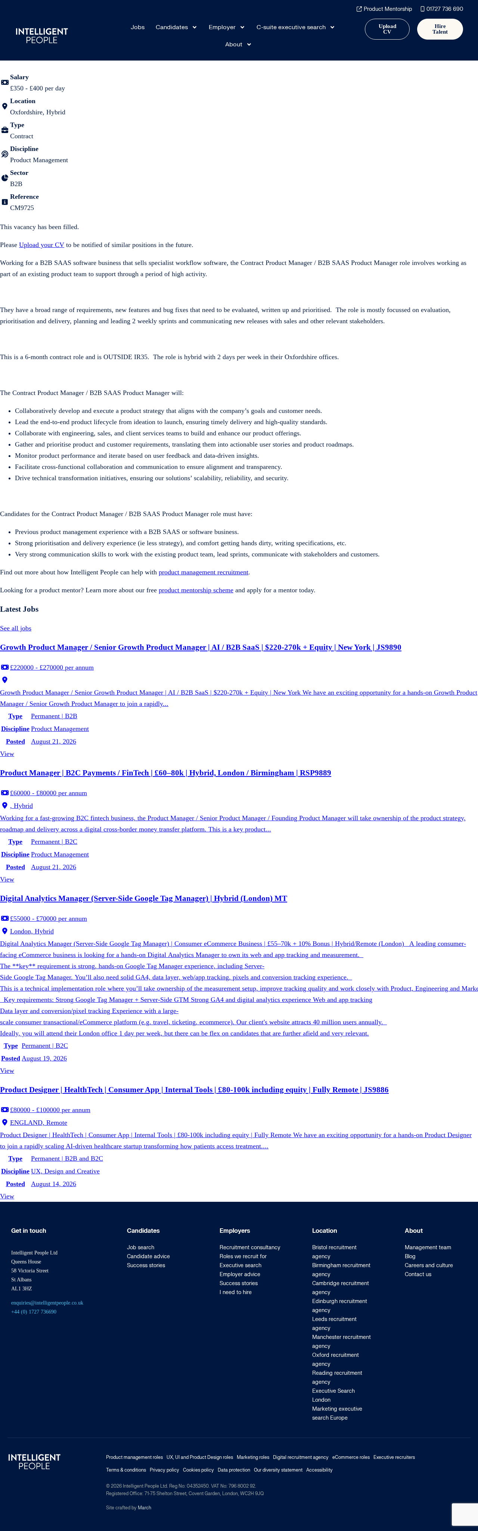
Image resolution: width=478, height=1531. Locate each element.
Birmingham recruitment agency (341, 1270)
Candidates (172, 27)
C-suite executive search (291, 27)
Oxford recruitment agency (335, 1359)
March (144, 1508)
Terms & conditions (126, 1470)
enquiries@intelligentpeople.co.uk (47, 1303)
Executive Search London (333, 1395)
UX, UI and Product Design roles (200, 1457)
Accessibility (319, 1470)
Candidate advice (148, 1256)
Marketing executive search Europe (337, 1413)
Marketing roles (253, 1457)
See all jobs (15, 628)
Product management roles (134, 1457)
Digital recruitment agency (301, 1457)
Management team (428, 1247)
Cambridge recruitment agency (340, 1288)
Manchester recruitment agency (341, 1341)
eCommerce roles (351, 1457)
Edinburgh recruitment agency (339, 1306)
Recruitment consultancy (250, 1247)
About (233, 44)
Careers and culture (429, 1265)
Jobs (138, 27)
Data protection (234, 1470)
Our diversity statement (278, 1470)
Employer (222, 27)
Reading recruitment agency (337, 1377)
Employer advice (240, 1274)
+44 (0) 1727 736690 (33, 1312)
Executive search (240, 1265)
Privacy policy (164, 1470)
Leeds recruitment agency (334, 1323)
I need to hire (236, 1292)
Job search (140, 1247)
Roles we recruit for (243, 1256)
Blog (410, 1256)
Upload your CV (41, 245)
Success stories (146, 1265)
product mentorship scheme (196, 590)
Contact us (418, 1274)
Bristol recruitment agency (334, 1252)
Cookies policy (198, 1470)
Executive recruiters (394, 1457)
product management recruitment (203, 572)
